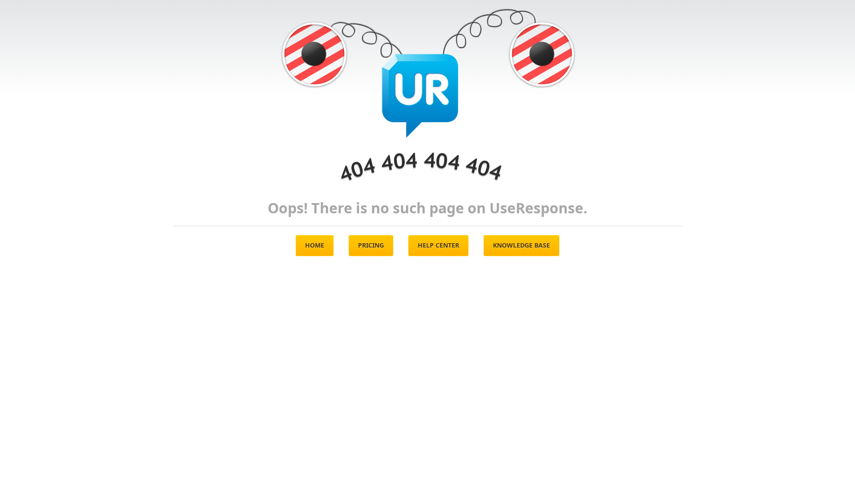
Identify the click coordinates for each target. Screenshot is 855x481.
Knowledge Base (521, 245)
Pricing (371, 245)
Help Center (438, 245)
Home (314, 245)
